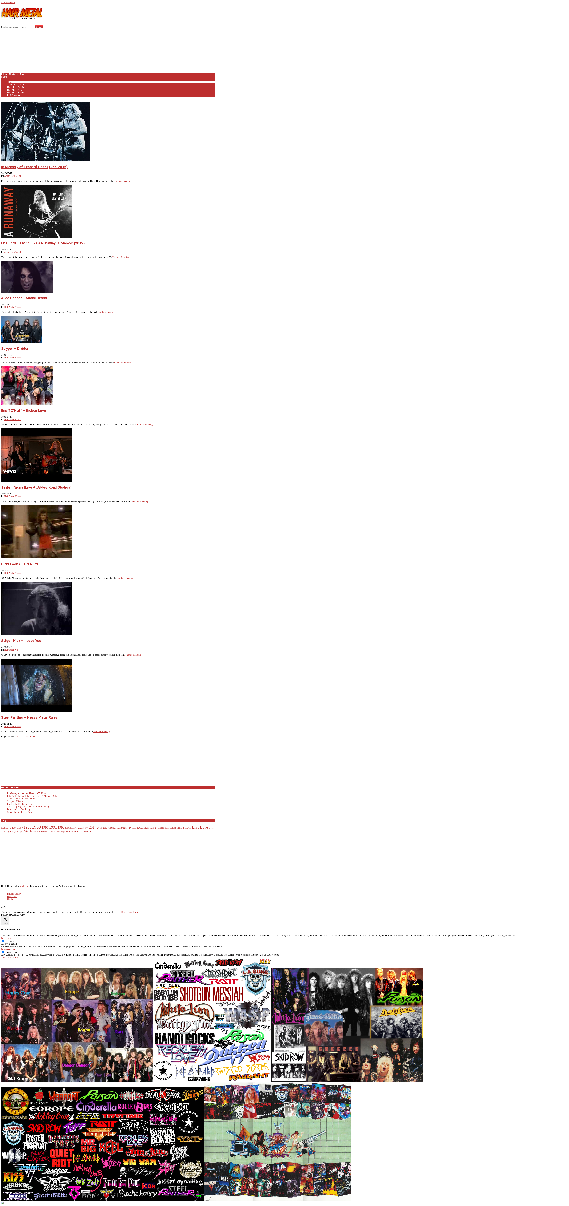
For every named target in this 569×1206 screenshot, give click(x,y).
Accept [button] (117, 912)
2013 (75, 828)
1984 (3, 828)
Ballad (117, 828)
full (146, 828)
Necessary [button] (6, 938)
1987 (20, 827)
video (77, 831)
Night (9, 831)
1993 (67, 828)
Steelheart (45, 831)
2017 (93, 827)
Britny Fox (125, 828)
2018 (99, 828)
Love (204, 827)
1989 (36, 827)
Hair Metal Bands (12, 419)
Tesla (58, 831)
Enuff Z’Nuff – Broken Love (23, 410)
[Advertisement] (108, 50)
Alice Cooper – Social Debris (24, 298)
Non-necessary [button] (8, 949)
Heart (161, 827)
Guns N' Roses (153, 828)
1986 (14, 827)
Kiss (181, 828)
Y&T (90, 832)
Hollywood (169, 828)
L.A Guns (187, 828)
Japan (176, 827)
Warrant (84, 831)
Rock (37, 831)
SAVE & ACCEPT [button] (10, 957)
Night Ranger (17, 831)
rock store (24, 886)
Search (4, 26)
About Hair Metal (12, 176)
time (71, 831)
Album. (111, 828)
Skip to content (8, 2)
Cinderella (134, 828)
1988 (27, 827)
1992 (61, 827)
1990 (45, 827)
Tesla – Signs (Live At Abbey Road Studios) (36, 487)
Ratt (33, 831)
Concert (142, 828)
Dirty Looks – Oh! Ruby (19, 564)
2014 (81, 827)
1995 (71, 828)
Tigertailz (65, 831)
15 (24, 736)
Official (27, 831)
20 (26, 736)
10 (22, 736)
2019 (105, 827)
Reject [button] (124, 912)
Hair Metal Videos (12, 307)
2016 (86, 828)
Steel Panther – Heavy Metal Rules (29, 717)
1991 (53, 827)
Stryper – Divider (14, 349)
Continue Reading (121, 181)
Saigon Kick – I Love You (21, 641)
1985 (8, 827)
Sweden (52, 831)
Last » (34, 736)
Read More (133, 912)
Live (195, 827)
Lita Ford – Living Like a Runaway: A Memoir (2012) (43, 243)
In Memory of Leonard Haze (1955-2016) (34, 167)
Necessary (9, 941)
